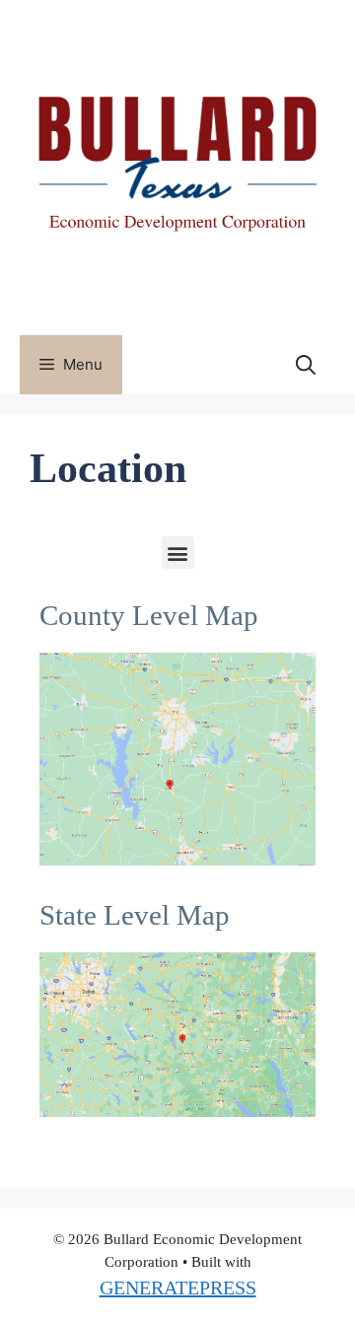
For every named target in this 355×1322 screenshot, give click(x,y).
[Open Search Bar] (305, 364)
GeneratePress (178, 1287)
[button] (178, 552)
